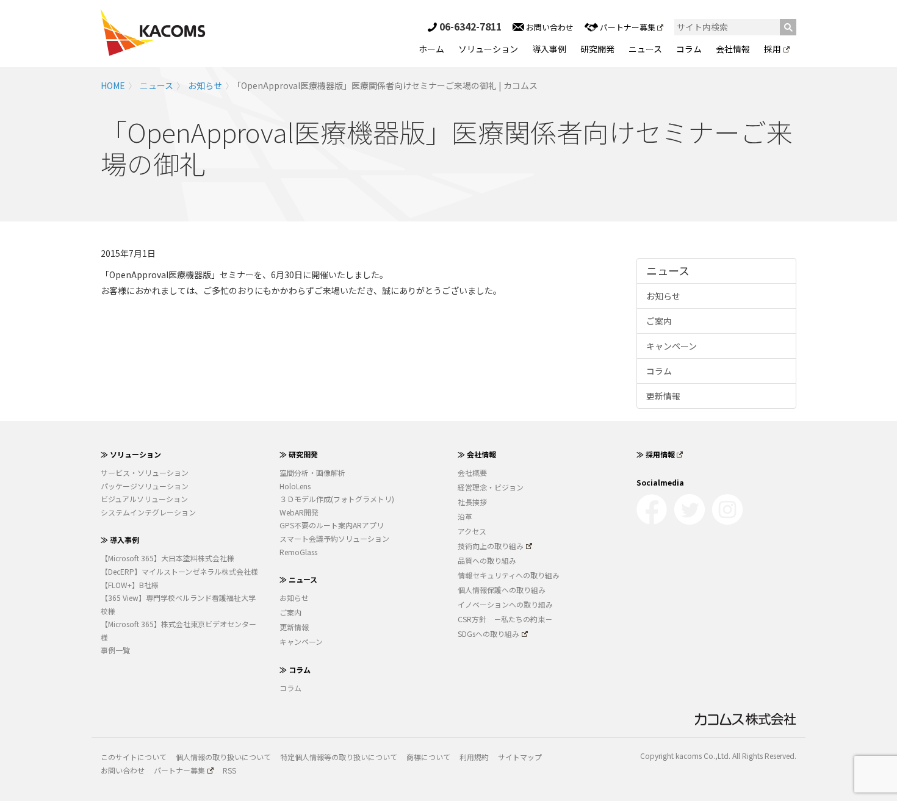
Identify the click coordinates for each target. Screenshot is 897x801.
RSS (229, 770)
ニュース (645, 49)
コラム (689, 49)
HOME (113, 85)
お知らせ (205, 85)
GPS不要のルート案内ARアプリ (331, 525)
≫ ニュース (298, 579)
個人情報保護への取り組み (502, 589)
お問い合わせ (549, 27)
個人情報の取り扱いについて (223, 757)
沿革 (465, 516)
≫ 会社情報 (477, 454)
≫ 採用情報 (655, 454)
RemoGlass (298, 552)
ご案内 (659, 321)
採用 (772, 49)
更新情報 (663, 396)
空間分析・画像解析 (312, 472)
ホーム (431, 49)
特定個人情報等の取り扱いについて (338, 757)
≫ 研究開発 (298, 454)
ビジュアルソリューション (144, 499)
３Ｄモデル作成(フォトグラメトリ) (336, 499)
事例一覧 (115, 650)
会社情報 (733, 49)
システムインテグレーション (148, 512)
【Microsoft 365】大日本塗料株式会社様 (167, 558)
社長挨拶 (472, 502)
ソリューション (488, 49)
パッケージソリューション (145, 486)
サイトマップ (520, 757)
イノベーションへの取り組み (505, 604)
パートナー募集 (627, 27)
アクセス (472, 531)
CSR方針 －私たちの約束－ (505, 619)
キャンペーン (671, 346)
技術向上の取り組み (491, 546)
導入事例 (549, 49)
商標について (428, 757)
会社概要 (472, 472)
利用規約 (474, 757)
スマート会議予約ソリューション (334, 538)
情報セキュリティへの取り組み (509, 575)
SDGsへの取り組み (488, 633)
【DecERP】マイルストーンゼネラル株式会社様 (179, 571)
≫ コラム (295, 669)
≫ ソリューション (131, 454)
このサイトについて (134, 757)
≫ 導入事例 (120, 539)
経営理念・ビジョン (491, 487)
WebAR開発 (299, 512)
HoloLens (295, 486)
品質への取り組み (487, 560)
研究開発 (597, 49)
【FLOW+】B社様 (130, 585)
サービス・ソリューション (145, 472)
